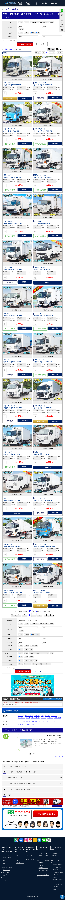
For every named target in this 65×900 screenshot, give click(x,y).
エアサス (36, 664)
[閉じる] (62, 30)
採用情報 (54, 855)
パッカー (43, 718)
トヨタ (53, 721)
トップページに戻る (11, 9)
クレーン (54, 716)
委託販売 (41, 863)
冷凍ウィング (29, 716)
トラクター (21, 718)
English (54, 889)
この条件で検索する (25, 44)
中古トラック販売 (43, 853)
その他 (51, 22)
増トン (27, 32)
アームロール (35, 718)
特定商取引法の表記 (57, 879)
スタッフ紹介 (56, 874)
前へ (36, 52)
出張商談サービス (43, 868)
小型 (38, 32)
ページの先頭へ (62, 898)
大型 (21, 32)
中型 (33, 32)
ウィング (20, 716)
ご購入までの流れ (57, 864)
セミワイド (34, 645)
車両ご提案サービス (44, 870)
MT (26, 660)
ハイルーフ (28, 664)
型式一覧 (29, 855)
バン (42, 716)
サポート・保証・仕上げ (57, 861)
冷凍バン (37, 716)
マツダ (47, 721)
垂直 (38, 653)
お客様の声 (55, 869)
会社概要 (54, 853)
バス (4, 877)
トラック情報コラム (57, 872)
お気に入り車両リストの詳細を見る (52, 699)
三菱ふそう (34, 22)
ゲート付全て (45, 653)
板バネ (42, 664)
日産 (32, 721)
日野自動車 (26, 721)
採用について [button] (54, 3)
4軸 (31, 649)
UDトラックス (43, 22)
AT (36, 660)
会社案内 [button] (44, 3)
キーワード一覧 (30, 859)
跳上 (27, 653)
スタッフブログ (56, 877)
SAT (31, 660)
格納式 (32, 653)
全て (21, 649)
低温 (27, 656)
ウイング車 (6, 855)
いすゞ (27, 22)
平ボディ (47, 716)
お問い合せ (55, 887)
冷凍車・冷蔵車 (7, 858)
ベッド (49, 664)
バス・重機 (57, 718)
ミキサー (50, 718)
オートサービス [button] (36, 3)
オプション (42, 865)
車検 (21, 664)
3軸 (26, 649)
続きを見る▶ (59, 756)
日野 (21, 22)
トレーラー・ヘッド (7, 867)
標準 (21, 645)
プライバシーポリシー (57, 884)
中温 (32, 656)
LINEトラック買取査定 (43, 860)
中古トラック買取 (43, 855)
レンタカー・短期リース (43, 875)
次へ (61, 52)
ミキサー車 (6, 872)
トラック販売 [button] (20, 3)
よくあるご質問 (56, 867)
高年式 (21, 29)
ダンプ (28, 718)
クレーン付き (6, 870)
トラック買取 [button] (28, 3)
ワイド (27, 645)
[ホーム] (11, 3)
